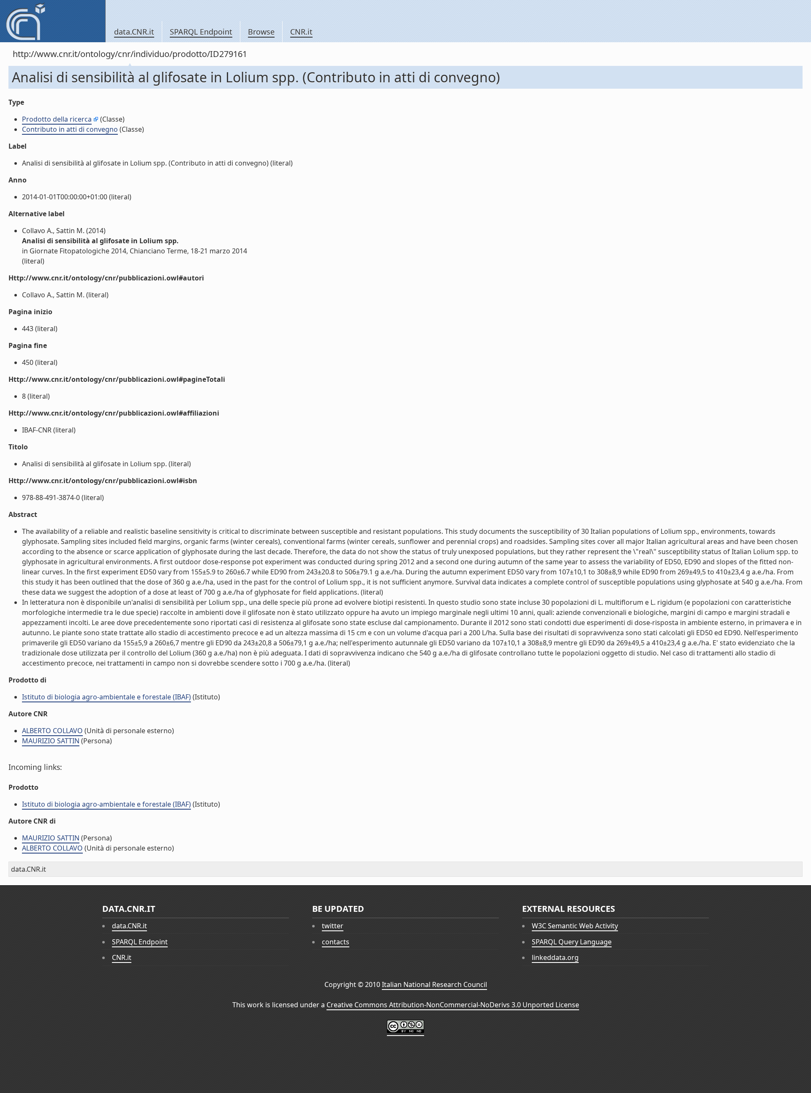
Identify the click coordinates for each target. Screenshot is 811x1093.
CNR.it (301, 32)
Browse (261, 32)
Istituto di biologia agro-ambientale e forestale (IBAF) (106, 696)
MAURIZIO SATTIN (50, 740)
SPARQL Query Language (572, 941)
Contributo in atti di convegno (70, 129)
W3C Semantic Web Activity (575, 925)
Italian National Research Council (434, 984)
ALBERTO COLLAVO (52, 730)
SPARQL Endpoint (201, 32)
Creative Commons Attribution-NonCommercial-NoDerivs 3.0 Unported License (453, 1004)
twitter (332, 925)
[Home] (52, 21)
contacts (335, 941)
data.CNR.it (134, 32)
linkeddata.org (555, 957)
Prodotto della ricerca (57, 119)
